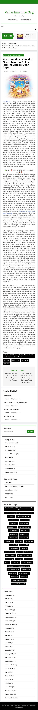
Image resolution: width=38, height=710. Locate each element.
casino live (24, 523)
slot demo (15, 562)
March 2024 (8, 650)
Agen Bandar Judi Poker (25, 513)
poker (19, 552)
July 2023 (8, 672)
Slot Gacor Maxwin (13, 569)
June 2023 (8, 676)
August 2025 (8, 628)
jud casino (13, 534)
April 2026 (8, 606)
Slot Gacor (8, 461)
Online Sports (9, 552)
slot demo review (27, 562)
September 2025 (9, 624)
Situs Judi (8, 457)
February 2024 (9, 654)
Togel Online (8, 468)
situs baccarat (10, 555)
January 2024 (9, 657)
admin (6, 71)
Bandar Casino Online (23, 516)
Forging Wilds (9, 416)
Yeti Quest (7, 396)
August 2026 (8, 595)
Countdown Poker (24, 527)
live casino (13, 544)
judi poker (9, 541)
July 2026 (8, 599)
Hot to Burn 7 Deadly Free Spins (15, 402)
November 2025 (9, 617)
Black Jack (24, 520)
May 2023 (8, 679)
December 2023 (9, 661)
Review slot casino (10, 454)
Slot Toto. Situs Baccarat (18, 580)
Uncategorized (18, 55)
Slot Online (8, 465)
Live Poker (24, 544)
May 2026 (8, 602)
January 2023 (9, 694)
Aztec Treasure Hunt (11, 409)
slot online (12, 573)
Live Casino (8, 450)
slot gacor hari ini (23, 566)
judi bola (6, 360)
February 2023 (9, 690)
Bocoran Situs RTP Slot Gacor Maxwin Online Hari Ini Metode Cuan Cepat (18, 356)
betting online (13, 520)
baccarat (11, 516)
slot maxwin (26, 569)
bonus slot (13, 523)
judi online (25, 360)
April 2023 (8, 683)
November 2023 (9, 665)
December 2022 (9, 698)
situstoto (28, 559)
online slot (24, 548)
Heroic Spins (29, 35)
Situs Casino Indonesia (24, 555)
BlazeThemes (19, 707)
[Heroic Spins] (20, 37)
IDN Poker (24, 530)
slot (7, 562)
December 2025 (9, 613)
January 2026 (9, 610)
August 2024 (8, 631)
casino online (12, 527)
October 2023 (9, 668)
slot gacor (12, 566)
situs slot (9, 559)
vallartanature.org (19, 12)
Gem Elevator (9, 497)
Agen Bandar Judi (10, 513)
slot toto (24, 576)
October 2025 (9, 621)
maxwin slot (14, 548)
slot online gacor (24, 573)
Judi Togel (29, 541)
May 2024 (8, 643)
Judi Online (7, 55)
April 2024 (8, 646)
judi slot (6, 363)
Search (30, 432)
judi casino (15, 360)
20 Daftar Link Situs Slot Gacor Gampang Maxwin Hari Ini (19, 508)
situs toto (19, 559)
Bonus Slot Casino (10, 443)
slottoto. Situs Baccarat (18, 583)
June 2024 (8, 639)
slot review (14, 576)
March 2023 (8, 687)
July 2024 (8, 635)
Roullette (28, 552)
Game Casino (13, 530)
